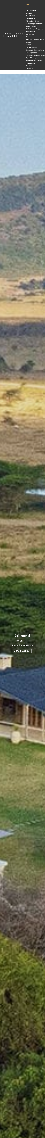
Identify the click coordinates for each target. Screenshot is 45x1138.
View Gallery (21, 651)
